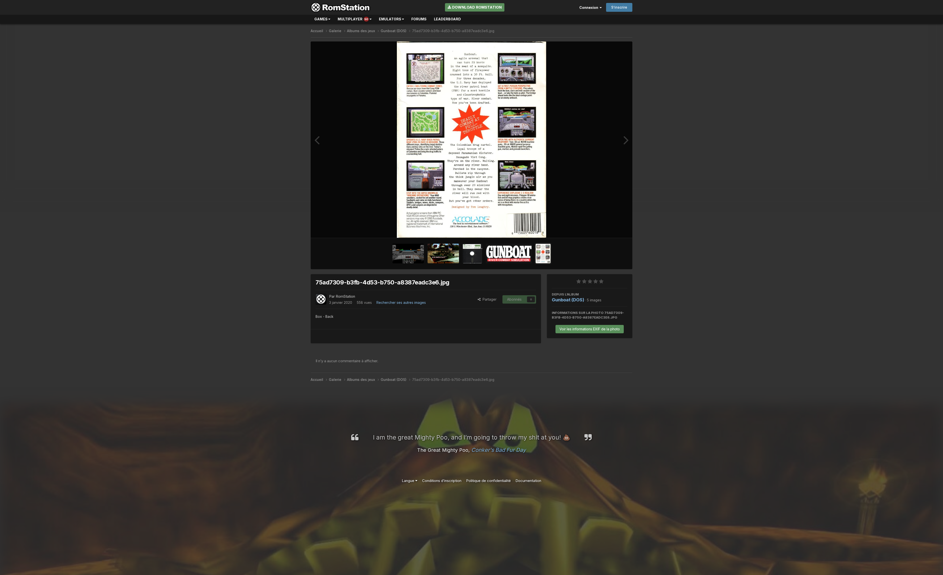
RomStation (345, 296)
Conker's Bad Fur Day (498, 450)
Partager (489, 299)
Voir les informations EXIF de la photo (589, 329)
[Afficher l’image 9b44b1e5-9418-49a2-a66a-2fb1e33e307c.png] (443, 253)
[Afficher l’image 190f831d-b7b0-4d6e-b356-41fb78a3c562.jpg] (472, 253)
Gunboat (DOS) (568, 299)
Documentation (528, 480)
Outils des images (607, 229)
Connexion (589, 7)
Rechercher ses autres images (401, 302)
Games (321, 19)
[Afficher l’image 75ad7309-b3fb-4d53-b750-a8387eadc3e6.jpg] (543, 253)
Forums (419, 19)
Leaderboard (447, 19)
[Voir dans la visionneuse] (471, 139)
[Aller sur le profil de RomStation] (321, 299)
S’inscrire (619, 7)
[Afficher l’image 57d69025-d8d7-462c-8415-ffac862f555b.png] (408, 253)
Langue (408, 480)
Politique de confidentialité (488, 480)
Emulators (390, 19)
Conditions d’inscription (441, 480)
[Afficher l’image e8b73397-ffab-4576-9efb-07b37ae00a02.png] (509, 253)
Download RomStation (476, 7)
